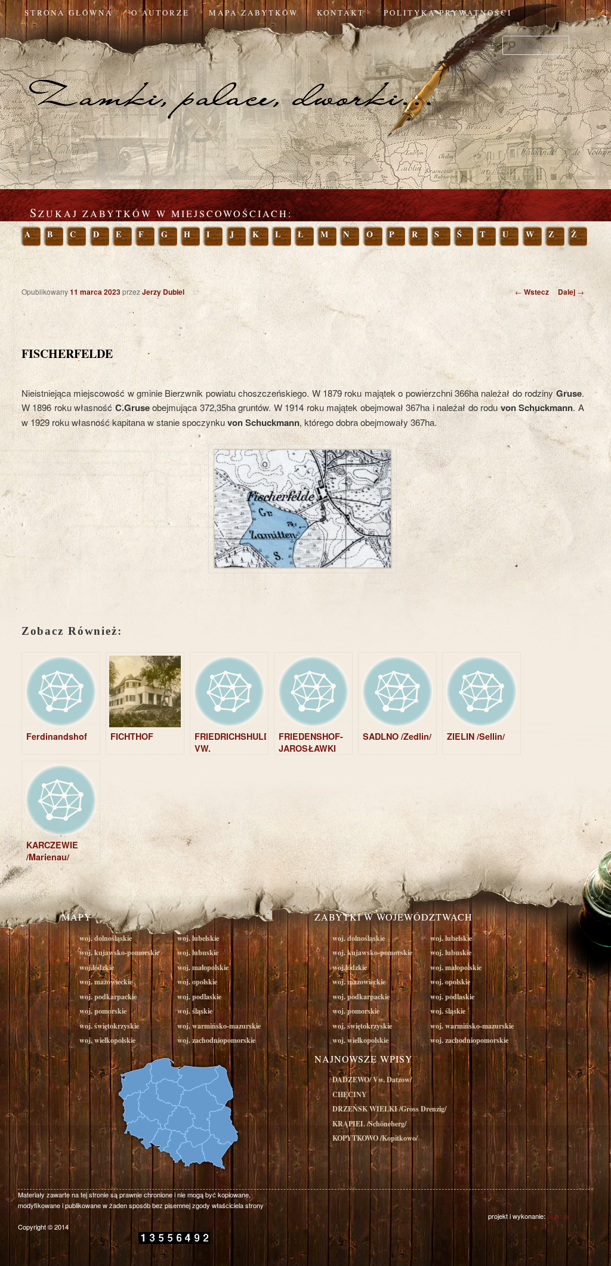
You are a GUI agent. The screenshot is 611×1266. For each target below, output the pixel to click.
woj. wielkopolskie (107, 1040)
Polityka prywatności (448, 12)
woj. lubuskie (197, 952)
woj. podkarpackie (108, 997)
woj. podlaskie (199, 997)
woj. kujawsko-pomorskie (119, 952)
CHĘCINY (349, 1094)
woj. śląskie (194, 1011)
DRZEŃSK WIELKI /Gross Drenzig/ (389, 1109)
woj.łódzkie (96, 967)
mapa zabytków (253, 12)
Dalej (571, 291)
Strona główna (68, 12)
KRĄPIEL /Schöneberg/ (369, 1124)
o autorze (160, 12)
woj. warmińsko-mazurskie (219, 1026)
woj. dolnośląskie (105, 938)
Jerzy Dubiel (163, 291)
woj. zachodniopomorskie (216, 1040)
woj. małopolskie (203, 967)
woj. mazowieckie (105, 982)
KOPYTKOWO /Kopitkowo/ (375, 1138)
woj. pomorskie (102, 1011)
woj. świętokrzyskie (109, 1026)
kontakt (341, 12)
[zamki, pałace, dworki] (305, 74)
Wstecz (532, 291)
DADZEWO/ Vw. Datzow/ (372, 1079)
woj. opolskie (197, 982)
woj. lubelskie (198, 938)
